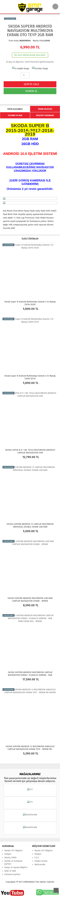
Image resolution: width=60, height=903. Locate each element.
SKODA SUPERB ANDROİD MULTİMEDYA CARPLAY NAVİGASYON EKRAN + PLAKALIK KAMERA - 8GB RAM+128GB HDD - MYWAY (30, 675)
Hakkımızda (39, 864)
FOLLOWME (44, 40)
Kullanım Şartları (12, 874)
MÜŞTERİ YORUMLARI (45, 115)
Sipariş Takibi (10, 857)
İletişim (7, 854)
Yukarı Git (56, 890)
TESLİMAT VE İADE (15, 115)
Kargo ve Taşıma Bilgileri (15, 867)
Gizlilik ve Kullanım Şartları (13, 862)
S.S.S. (36, 857)
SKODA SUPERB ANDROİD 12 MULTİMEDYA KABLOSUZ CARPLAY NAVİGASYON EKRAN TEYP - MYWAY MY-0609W (30, 749)
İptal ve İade (10, 871)
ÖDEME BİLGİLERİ (45, 109)
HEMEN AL (31, 91)
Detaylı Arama (40, 861)
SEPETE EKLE (31, 84)
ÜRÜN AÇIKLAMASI (15, 109)
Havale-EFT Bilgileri (13, 850)
